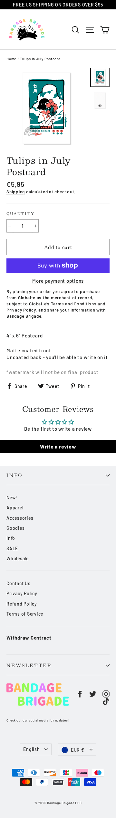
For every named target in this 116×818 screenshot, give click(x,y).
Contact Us (18, 583)
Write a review (58, 446)
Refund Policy (21, 604)
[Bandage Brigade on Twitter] (92, 694)
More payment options (58, 281)
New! (11, 497)
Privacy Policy (21, 593)
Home (11, 59)
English (31, 749)
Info (14, 475)
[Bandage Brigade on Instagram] (106, 694)
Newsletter (29, 665)
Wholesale (17, 558)
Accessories (19, 518)
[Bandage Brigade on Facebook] (79, 694)
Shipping (15, 191)
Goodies (15, 528)
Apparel (14, 507)
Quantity (20, 213)
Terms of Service (24, 614)
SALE (12, 548)
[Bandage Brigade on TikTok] (106, 701)
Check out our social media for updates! (37, 720)
